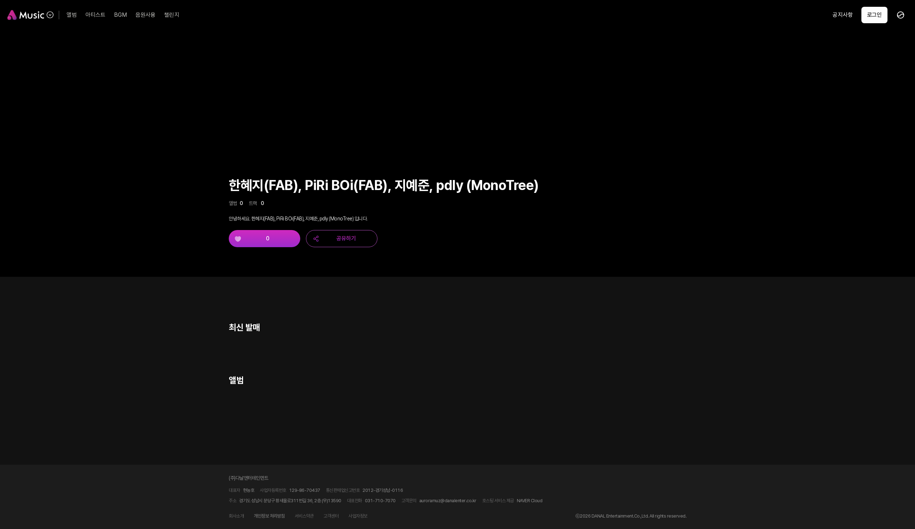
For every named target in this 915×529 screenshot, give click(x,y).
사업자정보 (357, 516)
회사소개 (236, 516)
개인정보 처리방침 (269, 516)
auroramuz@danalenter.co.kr (447, 500)
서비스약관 (304, 516)
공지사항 (842, 14)
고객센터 (330, 516)
